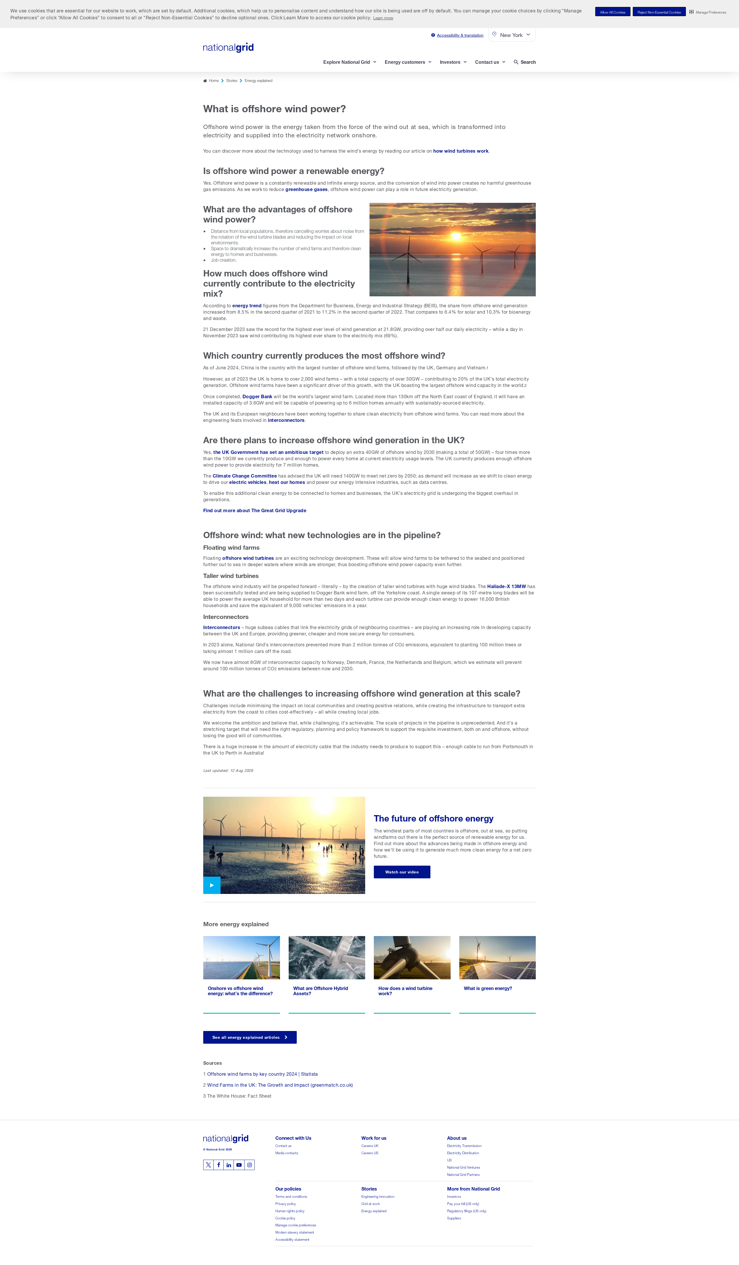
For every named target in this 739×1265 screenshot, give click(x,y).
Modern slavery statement (294, 1231)
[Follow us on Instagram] (249, 1165)
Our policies (288, 1188)
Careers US (369, 1152)
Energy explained (258, 80)
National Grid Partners (463, 1174)
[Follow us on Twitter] (208, 1165)
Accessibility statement (292, 1239)
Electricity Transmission (464, 1145)
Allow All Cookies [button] (613, 11)
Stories (231, 80)
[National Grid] (228, 47)
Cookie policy (285, 1217)
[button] (707, 11)
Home (214, 80)
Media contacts (286, 1152)
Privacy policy (285, 1203)
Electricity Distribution (463, 1152)
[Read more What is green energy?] (497, 974)
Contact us (283, 1145)
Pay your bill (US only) (463, 1203)
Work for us (374, 1137)
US (449, 1159)
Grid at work (370, 1203)
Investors (454, 1196)
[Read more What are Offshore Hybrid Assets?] (327, 974)
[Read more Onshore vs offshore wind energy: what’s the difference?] (241, 974)
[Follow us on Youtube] (239, 1165)
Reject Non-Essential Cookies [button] (659, 11)
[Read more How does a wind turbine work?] (412, 974)
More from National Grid (473, 1188)
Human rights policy (290, 1210)
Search (528, 61)
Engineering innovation (377, 1196)
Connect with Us (293, 1137)
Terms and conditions (291, 1196)
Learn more (383, 17)
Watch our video (402, 871)
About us (457, 1137)
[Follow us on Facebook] (218, 1165)
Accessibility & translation (460, 34)
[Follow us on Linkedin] (229, 1165)
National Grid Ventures (463, 1166)
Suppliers (454, 1217)
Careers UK (369, 1145)
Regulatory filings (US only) (466, 1210)
